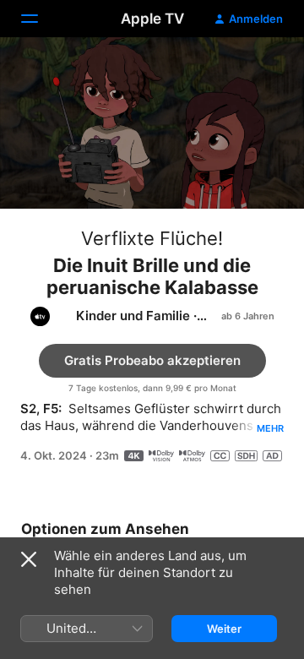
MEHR (270, 428)
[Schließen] (28, 559)
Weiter (224, 628)
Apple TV (152, 18)
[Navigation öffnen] (39, 18)
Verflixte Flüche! (152, 238)
